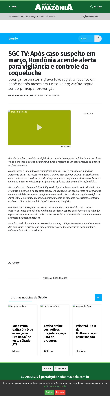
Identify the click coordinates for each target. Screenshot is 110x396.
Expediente (61, 368)
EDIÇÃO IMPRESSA (89, 16)
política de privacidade (54, 386)
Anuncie (48, 368)
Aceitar (49, 392)
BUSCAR (98, 6)
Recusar (60, 392)
